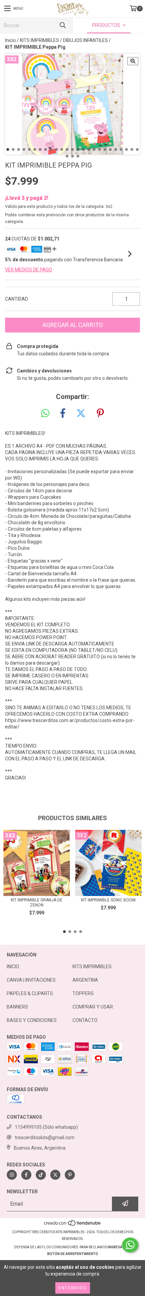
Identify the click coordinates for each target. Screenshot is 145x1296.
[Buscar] (62, 25)
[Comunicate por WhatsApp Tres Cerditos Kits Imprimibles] (130, 1245)
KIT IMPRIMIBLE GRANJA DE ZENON (36, 902)
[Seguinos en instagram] (12, 1175)
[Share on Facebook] (63, 413)
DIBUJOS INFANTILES (85, 40)
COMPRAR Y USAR (92, 1007)
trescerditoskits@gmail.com (45, 1137)
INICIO (13, 966)
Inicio (10, 40)
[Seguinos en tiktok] (41, 1175)
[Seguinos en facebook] (26, 1175)
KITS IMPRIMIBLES (39, 40)
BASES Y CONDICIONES (32, 1020)
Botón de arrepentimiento (72, 1254)
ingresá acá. (119, 1247)
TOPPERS (83, 993)
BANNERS (17, 1007)
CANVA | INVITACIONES (31, 980)
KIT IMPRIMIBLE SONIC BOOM (108, 900)
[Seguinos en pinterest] (70, 1175)
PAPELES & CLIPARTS (30, 993)
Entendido (73, 1288)
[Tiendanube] (72, 1225)
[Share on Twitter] (81, 413)
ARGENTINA (85, 980)
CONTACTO (84, 1020)
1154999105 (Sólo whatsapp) (46, 1127)
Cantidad (16, 299)
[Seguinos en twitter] (55, 1175)
